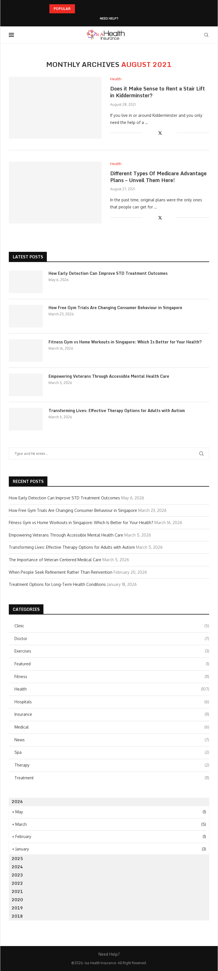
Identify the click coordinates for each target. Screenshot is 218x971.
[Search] (206, 35)
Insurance (111, 714)
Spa (111, 752)
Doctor (111, 638)
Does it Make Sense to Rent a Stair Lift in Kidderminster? (157, 92)
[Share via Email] (172, 132)
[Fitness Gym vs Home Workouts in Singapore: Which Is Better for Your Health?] (26, 350)
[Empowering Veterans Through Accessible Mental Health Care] (26, 384)
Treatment (111, 777)
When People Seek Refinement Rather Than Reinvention (60, 572)
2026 (17, 801)
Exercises (111, 651)
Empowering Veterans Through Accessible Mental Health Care (109, 376)
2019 (17, 908)
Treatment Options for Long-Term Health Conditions (57, 584)
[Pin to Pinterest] (166, 132)
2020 (17, 899)
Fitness (111, 676)
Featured (111, 663)
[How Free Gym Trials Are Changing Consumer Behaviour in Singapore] (26, 316)
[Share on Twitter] (160, 132)
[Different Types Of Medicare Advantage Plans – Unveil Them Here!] (55, 192)
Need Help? (109, 18)
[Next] (88, 8)
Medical (111, 727)
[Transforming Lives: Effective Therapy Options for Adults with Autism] (26, 419)
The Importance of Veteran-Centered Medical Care (55, 559)
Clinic (111, 625)
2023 (17, 875)
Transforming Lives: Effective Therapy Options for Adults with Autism (117, 410)
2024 (17, 867)
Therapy (111, 765)
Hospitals (111, 701)
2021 (17, 891)
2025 (17, 858)
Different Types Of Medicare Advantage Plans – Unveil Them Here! (158, 176)
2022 (17, 883)
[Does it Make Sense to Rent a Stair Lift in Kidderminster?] (55, 108)
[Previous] (80, 8)
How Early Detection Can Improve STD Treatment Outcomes (108, 273)
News (111, 739)
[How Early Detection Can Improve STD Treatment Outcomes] (26, 282)
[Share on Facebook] (153, 132)
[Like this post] (146, 132)
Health (111, 689)
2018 (17, 916)
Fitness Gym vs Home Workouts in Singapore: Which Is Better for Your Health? (125, 342)
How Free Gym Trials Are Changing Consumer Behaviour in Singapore (115, 308)
